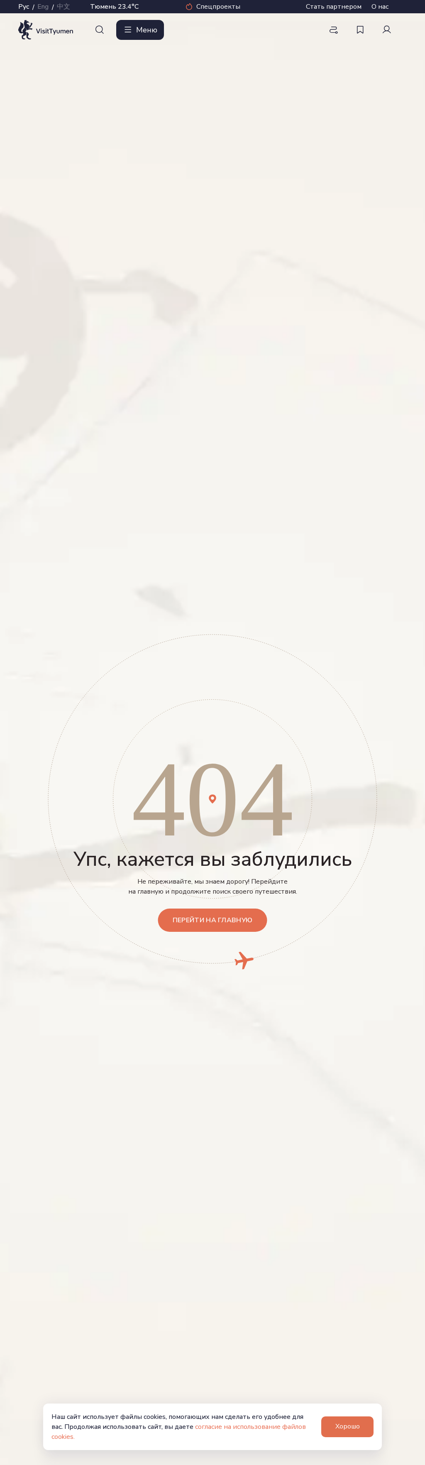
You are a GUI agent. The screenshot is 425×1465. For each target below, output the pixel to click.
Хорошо (347, 1426)
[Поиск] (100, 30)
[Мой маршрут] (334, 30)
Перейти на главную (213, 920)
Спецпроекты (218, 6)
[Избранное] (360, 30)
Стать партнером (333, 6)
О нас (379, 6)
